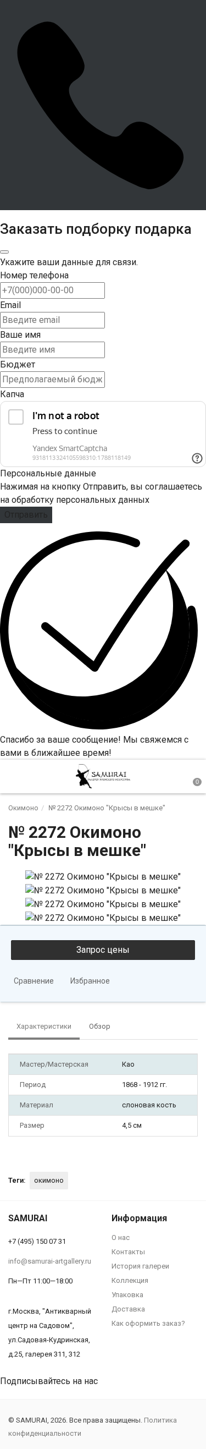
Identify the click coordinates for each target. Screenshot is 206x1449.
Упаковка (127, 1295)
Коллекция (130, 1280)
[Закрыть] (4, 252)
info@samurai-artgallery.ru (49, 1261)
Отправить (26, 514)
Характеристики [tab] (43, 1026)
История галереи (140, 1266)
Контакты (128, 1252)
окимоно (49, 1180)
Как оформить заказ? (148, 1323)
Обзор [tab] (99, 1026)
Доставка (128, 1309)
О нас (121, 1237)
